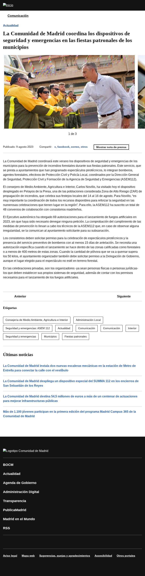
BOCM (8, 465)
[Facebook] (8, 542)
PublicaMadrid (14, 510)
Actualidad (11, 25)
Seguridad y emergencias (20, 336)
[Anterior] (62, 133)
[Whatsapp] (65, 542)
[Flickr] (87, 542)
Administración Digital (21, 492)
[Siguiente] (82, 133)
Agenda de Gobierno (19, 483)
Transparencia (14, 501)
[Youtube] (42, 542)
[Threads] (110, 542)
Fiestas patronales (76, 336)
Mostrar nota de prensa (111, 147)
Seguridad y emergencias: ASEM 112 (27, 328)
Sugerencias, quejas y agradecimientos (64, 555)
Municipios (50, 336)
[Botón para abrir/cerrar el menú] (139, 5)
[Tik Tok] (76, 542)
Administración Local (88, 319)
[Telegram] (99, 542)
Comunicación (18, 15)
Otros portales (126, 555)
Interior (132, 328)
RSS (6, 528)
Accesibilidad (103, 555)
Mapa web (28, 555)
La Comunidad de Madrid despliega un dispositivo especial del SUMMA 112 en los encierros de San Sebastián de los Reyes (71, 383)
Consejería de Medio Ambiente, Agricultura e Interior (36, 319)
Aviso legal (10, 555)
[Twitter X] (31, 542)
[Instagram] (19, 542)
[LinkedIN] (53, 542)
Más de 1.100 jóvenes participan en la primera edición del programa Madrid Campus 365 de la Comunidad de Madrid (69, 414)
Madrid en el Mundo (19, 519)
